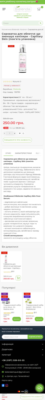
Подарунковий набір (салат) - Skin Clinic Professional (34, 307)
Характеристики (23, 153)
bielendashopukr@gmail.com (17, 372)
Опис (8, 153)
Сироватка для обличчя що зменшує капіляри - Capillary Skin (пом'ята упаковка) (12, 268)
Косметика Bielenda (10, 29)
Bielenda (17, 89)
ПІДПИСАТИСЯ (35, 337)
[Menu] (4, 9)
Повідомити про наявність (32, 397)
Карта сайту (7, 380)
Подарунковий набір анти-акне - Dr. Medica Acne (12, 307)
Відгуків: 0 (16, 81)
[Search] (40, 23)
